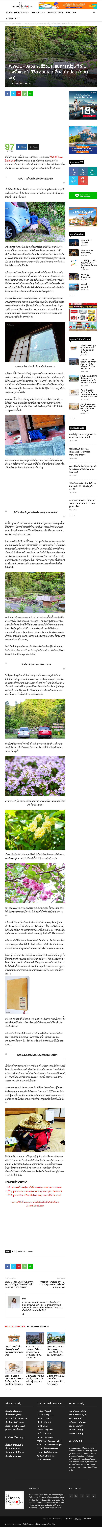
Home (9, 12)
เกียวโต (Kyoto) (44, 1422)
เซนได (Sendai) (44, 1433)
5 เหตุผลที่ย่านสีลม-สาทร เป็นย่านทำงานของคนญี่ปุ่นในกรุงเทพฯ (56, 1380)
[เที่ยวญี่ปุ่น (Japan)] (74, 287)
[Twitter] (13, 93)
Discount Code (55, 12)
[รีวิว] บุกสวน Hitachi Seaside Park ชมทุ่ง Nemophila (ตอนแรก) (35, 1191)
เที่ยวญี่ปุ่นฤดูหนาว (13, 1456)
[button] (94, 12)
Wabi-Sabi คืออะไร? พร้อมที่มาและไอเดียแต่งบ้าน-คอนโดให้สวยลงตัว (14, 1380)
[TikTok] (82, 1496)
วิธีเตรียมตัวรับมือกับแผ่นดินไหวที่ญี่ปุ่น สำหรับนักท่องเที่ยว (14, 1350)
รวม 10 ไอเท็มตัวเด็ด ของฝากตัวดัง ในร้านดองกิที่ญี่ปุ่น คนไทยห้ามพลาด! (83, 469)
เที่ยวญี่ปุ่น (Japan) (84, 286)
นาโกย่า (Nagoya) (45, 1429)
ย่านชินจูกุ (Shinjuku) (85, 275)
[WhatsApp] (24, 93)
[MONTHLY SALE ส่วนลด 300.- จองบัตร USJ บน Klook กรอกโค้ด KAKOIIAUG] (83, 153)
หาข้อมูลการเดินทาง (77, 1422)
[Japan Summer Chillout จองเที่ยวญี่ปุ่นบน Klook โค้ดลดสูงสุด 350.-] (83, 217)
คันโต (13, 1252)
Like (73, 168)
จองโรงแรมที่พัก (76, 1426)
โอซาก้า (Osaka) (44, 1418)
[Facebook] (7, 93)
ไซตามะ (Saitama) (45, 1437)
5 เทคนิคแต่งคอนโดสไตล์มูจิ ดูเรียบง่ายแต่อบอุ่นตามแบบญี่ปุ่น (35, 1380)
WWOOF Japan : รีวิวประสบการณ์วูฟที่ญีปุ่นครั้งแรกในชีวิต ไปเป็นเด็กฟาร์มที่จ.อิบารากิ (19, 1284)
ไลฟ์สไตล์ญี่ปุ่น (16, 24)
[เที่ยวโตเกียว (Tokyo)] (74, 242)
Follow (83, 168)
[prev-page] (6, 1389)
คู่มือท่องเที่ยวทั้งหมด (14, 1429)
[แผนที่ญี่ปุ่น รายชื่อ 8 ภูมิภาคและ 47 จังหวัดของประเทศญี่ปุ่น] (74, 262)
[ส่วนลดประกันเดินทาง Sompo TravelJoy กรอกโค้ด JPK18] (83, 118)
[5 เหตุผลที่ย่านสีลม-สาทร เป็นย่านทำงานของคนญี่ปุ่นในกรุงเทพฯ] (56, 1367)
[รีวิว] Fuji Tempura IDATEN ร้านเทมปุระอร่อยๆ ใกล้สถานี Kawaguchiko (52, 1284)
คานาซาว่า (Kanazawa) (47, 1448)
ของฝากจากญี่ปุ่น (76, 1433)
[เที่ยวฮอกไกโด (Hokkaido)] (74, 252)
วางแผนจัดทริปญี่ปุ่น (77, 1414)
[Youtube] (24, 1314)
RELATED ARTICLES (15, 1326)
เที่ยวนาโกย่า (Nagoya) (15, 1426)
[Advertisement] (35, 118)
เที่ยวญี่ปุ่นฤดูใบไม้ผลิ (14, 1444)
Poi (12, 83)
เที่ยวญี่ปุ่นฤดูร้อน (12, 1448)
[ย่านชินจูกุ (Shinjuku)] (74, 276)
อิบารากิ (30, 1252)
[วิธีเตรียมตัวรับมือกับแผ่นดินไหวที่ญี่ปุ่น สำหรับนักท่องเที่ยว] (14, 1338)
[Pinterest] (18, 93)
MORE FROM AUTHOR (38, 1326)
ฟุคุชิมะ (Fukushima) (46, 1455)
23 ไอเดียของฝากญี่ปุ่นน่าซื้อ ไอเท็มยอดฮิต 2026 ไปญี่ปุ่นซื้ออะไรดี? (82, 486)
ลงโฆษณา (87, 1519)
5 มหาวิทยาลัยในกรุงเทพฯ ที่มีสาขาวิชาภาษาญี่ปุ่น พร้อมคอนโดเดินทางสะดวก (34, 1352)
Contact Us (12, 18)
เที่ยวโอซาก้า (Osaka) (14, 1422)
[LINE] (30, 93)
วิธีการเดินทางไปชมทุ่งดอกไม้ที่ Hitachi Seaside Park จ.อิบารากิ (34, 1187)
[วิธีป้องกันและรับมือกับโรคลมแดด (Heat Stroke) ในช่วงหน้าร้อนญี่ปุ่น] (56, 1338)
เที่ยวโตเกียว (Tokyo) (85, 241)
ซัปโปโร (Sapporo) (45, 1414)
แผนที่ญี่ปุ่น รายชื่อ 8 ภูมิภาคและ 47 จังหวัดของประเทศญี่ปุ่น (88, 264)
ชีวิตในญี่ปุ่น (21, 1252)
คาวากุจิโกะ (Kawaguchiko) (49, 1440)
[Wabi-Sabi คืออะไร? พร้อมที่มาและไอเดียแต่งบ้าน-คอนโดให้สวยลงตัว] (14, 1367)
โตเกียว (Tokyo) (44, 1411)
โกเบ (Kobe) (42, 1426)
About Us (71, 12)
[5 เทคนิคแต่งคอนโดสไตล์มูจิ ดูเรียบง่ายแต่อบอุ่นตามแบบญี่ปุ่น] (35, 1367)
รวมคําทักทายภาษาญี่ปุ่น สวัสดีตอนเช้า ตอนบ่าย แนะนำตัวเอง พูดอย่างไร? (82, 503)
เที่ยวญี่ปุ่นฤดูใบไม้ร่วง (14, 1452)
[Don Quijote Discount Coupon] (83, 330)
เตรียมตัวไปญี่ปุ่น (76, 1418)
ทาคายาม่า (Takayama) (47, 1452)
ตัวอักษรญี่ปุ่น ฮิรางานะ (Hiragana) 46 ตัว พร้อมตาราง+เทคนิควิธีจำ (79, 451)
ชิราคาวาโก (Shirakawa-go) (49, 1444)
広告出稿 (78, 1519)
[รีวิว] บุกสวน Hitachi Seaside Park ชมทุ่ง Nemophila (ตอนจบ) (34, 1195)
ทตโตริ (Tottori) (44, 1459)
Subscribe (83, 177)
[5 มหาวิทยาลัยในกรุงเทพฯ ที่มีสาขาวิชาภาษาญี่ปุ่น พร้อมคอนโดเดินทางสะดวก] (35, 1338)
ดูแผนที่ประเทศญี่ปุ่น (77, 1411)
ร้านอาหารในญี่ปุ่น (76, 1429)
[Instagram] (76, 1496)
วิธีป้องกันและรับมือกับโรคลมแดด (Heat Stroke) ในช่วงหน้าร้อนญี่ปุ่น (56, 1350)
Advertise (68, 1519)
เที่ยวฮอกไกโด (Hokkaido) (86, 251)
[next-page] (10, 1389)
